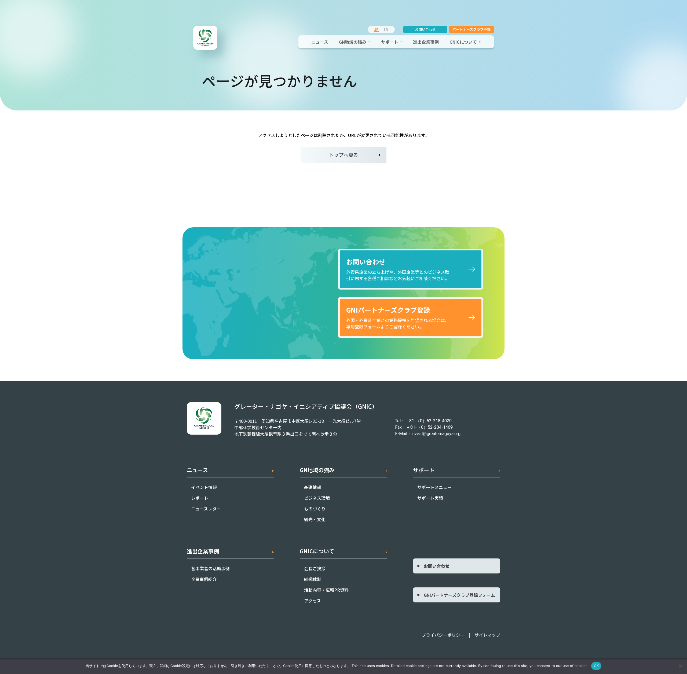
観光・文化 (315, 519)
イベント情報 (204, 487)
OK (596, 666)
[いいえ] (680, 666)
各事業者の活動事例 (210, 568)
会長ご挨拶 (315, 568)
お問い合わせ (425, 29)
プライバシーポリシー (443, 635)
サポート (389, 42)
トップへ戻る (343, 154)
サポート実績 (430, 498)
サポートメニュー (434, 487)
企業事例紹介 (204, 579)
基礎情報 (312, 487)
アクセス (312, 600)
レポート (199, 498)
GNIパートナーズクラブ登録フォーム (459, 595)
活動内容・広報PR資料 (326, 590)
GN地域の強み (352, 42)
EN (385, 29)
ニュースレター (206, 508)
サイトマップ (487, 635)
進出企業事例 (426, 42)
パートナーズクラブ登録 (471, 29)
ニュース (319, 42)
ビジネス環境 (317, 498)
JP (376, 29)
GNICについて (463, 42)
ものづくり (315, 508)
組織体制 (312, 579)
